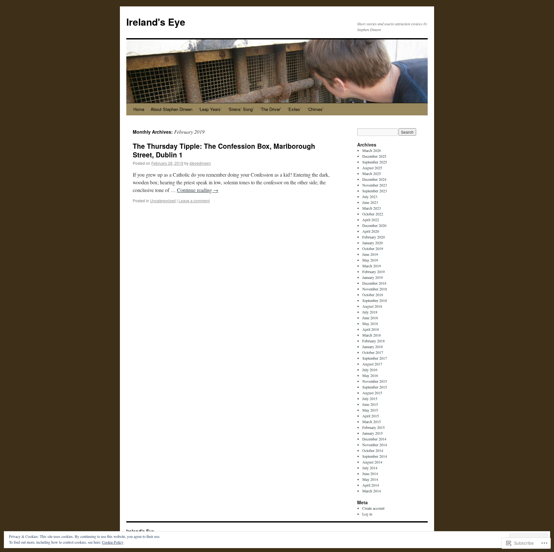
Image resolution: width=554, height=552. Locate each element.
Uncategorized (163, 200)
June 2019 (370, 254)
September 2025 (374, 161)
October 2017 (372, 352)
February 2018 (373, 340)
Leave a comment (194, 200)
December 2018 (374, 283)
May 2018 (370, 323)
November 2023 (374, 185)
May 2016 (370, 375)
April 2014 (370, 485)
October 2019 (372, 248)
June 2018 (370, 317)
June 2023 (370, 202)
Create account (373, 508)
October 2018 (372, 294)
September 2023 (374, 190)
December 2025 (374, 156)
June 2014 (370, 473)
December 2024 (374, 179)
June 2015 (370, 404)
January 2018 (372, 346)
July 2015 (369, 398)
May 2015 (370, 410)
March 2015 (371, 421)
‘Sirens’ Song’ (241, 109)
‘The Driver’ (270, 109)
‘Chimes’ (315, 109)
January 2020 (372, 242)
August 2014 (372, 461)
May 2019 (370, 260)
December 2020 (374, 225)
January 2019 (372, 277)
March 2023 (371, 208)
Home (138, 109)
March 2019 (371, 265)
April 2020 (370, 231)
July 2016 (369, 369)
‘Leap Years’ (210, 109)
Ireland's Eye (155, 22)
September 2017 (374, 358)
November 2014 (374, 444)
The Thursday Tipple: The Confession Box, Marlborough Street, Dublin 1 (224, 150)
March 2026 (371, 150)
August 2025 (372, 167)
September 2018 (374, 300)
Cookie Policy (112, 542)
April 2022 (370, 219)
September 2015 (374, 386)
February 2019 (373, 271)
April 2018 (370, 329)
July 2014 (369, 467)
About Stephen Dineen (171, 109)
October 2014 (372, 450)
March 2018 (371, 335)
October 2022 (372, 213)
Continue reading (197, 190)
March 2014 (371, 490)
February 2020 (373, 236)
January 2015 (372, 433)
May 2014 (370, 479)
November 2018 (374, 288)
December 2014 (374, 438)
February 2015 (373, 427)
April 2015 (370, 415)
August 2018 (372, 306)
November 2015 (374, 381)
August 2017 (372, 363)
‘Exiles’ (294, 109)
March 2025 (371, 173)
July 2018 (369, 311)
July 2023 (369, 196)
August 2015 (372, 392)
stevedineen (200, 163)
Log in (367, 513)
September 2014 (374, 456)
